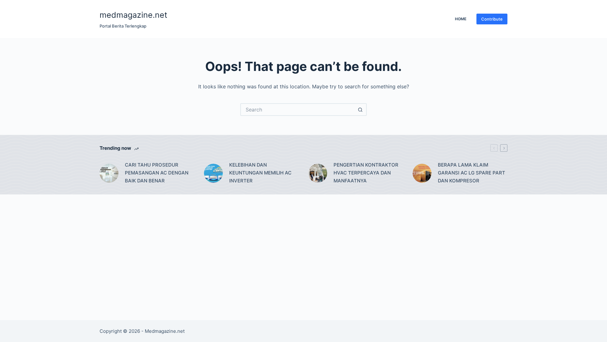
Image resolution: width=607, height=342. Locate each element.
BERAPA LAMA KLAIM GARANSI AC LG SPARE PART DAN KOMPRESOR (471, 173)
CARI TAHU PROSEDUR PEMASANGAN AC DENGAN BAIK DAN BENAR (156, 173)
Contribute (492, 19)
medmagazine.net (133, 15)
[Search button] (360, 109)
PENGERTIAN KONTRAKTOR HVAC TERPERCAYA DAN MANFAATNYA (366, 173)
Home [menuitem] (460, 18)
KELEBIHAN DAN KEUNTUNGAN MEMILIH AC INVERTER (260, 173)
